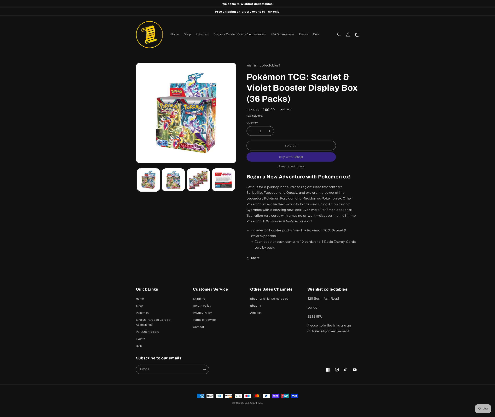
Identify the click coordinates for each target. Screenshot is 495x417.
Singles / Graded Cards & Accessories (153, 322)
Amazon (256, 312)
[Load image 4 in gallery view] (223, 179)
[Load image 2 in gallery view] (173, 179)
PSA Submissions (148, 331)
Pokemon (142, 312)
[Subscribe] (204, 369)
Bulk (139, 346)
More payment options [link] (291, 166)
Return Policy (202, 305)
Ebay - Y (256, 305)
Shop (139, 305)
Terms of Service (204, 319)
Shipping (199, 298)
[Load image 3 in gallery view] (198, 179)
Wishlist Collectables (252, 403)
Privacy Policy (202, 312)
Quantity (252, 123)
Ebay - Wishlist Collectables (269, 298)
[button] (339, 34)
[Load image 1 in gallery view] (148, 179)
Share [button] (255, 258)
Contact (198, 327)
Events (140, 339)
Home (140, 298)
